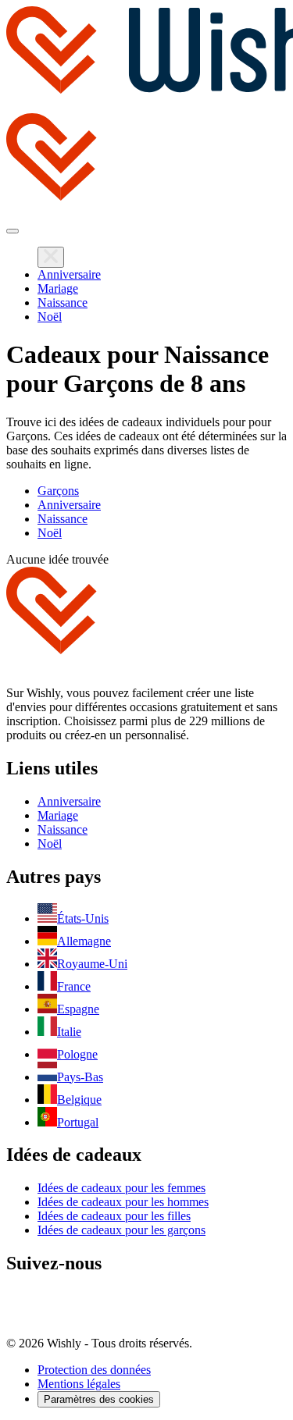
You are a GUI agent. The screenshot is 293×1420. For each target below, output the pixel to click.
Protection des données (94, 1369)
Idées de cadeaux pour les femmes (121, 1187)
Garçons (58, 490)
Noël (50, 316)
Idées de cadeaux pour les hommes (123, 1201)
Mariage (58, 288)
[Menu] (12, 231)
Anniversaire (69, 274)
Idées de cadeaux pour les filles (114, 1215)
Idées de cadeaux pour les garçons (121, 1230)
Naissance (63, 302)
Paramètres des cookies (99, 1399)
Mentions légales (79, 1383)
